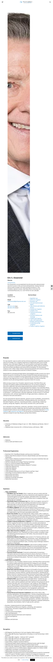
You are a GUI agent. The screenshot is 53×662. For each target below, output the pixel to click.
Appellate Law (34, 298)
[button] (2, 2)
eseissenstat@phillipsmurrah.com (17, 301)
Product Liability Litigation (37, 326)
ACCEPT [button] (32, 659)
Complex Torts (34, 310)
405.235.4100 (11, 306)
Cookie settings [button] (25, 659)
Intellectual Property (35, 318)
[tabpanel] (26, 387)
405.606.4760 (11, 307)
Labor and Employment (36, 320)
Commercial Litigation (36, 309)
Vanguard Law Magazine (17, 411)
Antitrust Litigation (35, 300)
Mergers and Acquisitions (37, 321)
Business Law (33, 301)
